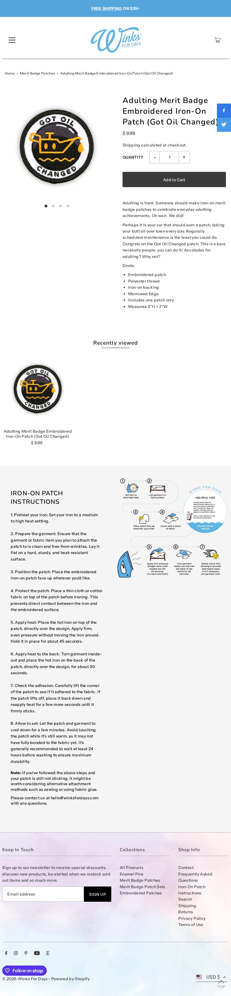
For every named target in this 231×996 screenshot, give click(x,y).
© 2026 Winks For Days (25, 978)
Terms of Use (190, 924)
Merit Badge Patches (37, 73)
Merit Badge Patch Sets (142, 886)
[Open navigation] (12, 40)
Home (10, 73)
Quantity (133, 157)
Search (185, 899)
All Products (131, 867)
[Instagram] (16, 954)
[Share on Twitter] (224, 125)
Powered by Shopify (70, 978)
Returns (185, 911)
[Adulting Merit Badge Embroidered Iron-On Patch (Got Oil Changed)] (37, 389)
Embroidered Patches (141, 893)
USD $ (213, 977)
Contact (186, 867)
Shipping (131, 145)
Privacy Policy (191, 918)
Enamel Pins (132, 874)
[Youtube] (37, 954)
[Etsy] (48, 954)
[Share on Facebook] (224, 111)
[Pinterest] (26, 954)
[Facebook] (6, 954)
